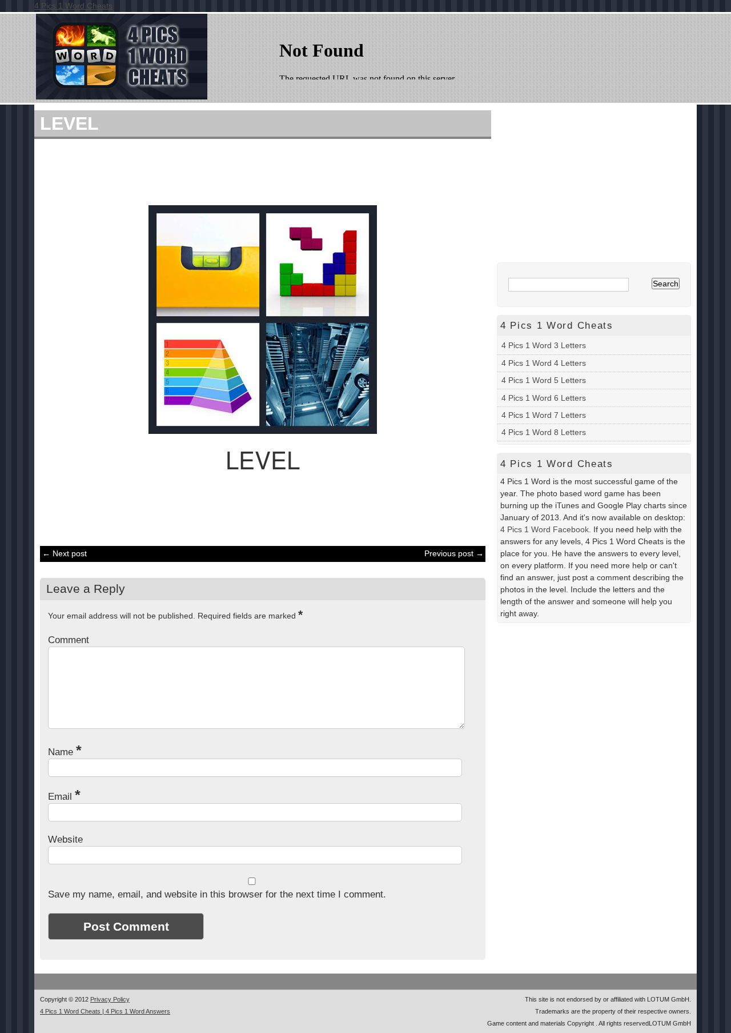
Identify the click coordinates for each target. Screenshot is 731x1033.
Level (69, 123)
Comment (68, 640)
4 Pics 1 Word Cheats (73, 5)
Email (64, 796)
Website (65, 839)
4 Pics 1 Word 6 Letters (543, 397)
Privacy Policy (110, 999)
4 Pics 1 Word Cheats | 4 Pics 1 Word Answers (105, 1011)
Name (65, 752)
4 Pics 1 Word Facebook (544, 529)
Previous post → (454, 553)
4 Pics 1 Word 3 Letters (543, 345)
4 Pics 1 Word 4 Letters (543, 363)
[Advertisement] (257, 170)
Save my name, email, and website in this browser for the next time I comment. (217, 894)
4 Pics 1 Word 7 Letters (543, 415)
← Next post (64, 553)
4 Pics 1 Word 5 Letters (543, 380)
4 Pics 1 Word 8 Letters (543, 432)
